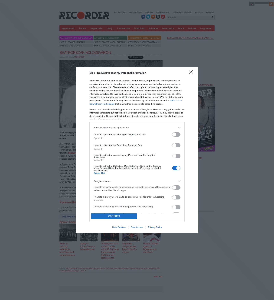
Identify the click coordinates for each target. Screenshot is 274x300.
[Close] (192, 73)
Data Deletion (119, 227)
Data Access (137, 227)
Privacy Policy (155, 227)
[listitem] (137, 127)
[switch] (176, 134)
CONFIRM (114, 216)
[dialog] (137, 150)
